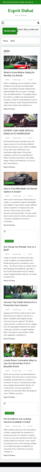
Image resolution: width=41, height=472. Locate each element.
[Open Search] (34, 23)
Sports (8, 296)
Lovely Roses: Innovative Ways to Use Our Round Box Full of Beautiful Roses (20, 363)
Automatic (9, 66)
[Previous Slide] (34, 2)
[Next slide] (38, 2)
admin (7, 80)
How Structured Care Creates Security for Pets (18, 2)
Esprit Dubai (20, 10)
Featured (9, 125)
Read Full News (9, 109)
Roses (8, 354)
